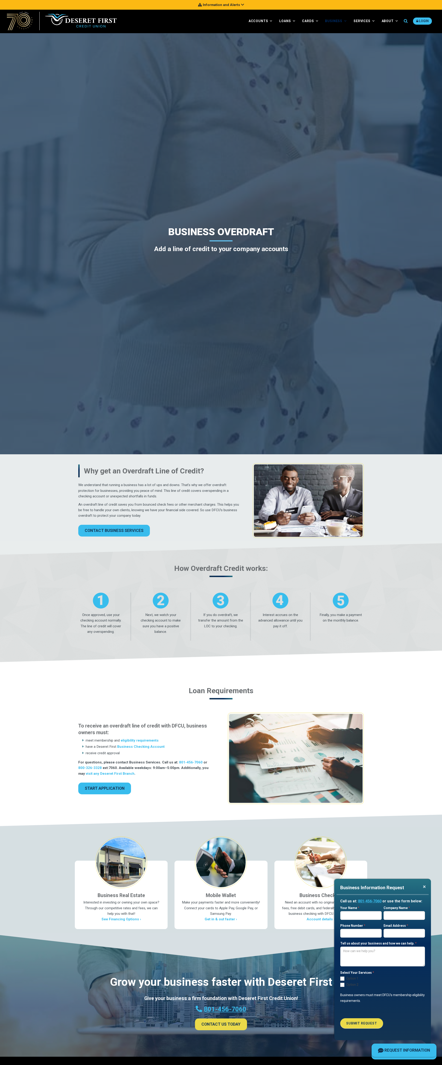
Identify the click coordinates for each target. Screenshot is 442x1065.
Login (423, 21)
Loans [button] (285, 21)
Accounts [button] (258, 21)
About (388, 21)
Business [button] (333, 21)
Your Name (349, 908)
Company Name (397, 908)
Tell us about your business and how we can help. (378, 943)
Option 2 (352, 984)
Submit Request (361, 1023)
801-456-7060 (369, 901)
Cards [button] (308, 21)
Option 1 (352, 978)
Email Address (396, 925)
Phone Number (352, 925)
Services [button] (362, 21)
